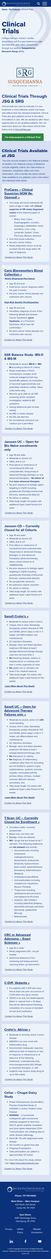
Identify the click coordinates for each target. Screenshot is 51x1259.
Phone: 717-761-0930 (25, 1195)
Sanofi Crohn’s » (16, 616)
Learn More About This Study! (20, 686)
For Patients (14, 9)
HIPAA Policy (20, 1231)
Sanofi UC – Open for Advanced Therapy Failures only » (20, 710)
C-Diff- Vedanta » (17, 982)
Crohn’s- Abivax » (17, 1029)
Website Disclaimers (36, 1231)
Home (4, 9)
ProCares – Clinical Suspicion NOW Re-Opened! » (18, 193)
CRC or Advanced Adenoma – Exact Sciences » (17, 938)
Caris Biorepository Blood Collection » (23, 272)
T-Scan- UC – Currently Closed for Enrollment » (22, 820)
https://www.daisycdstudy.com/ (24, 1163)
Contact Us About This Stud (17, 803)
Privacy (8, 1229)
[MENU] (46, 3)
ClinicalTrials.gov (23, 129)
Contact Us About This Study (19, 257)
